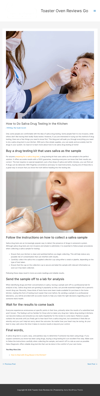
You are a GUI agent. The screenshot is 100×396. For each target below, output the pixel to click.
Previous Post (9, 364)
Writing (10, 128)
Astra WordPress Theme (73, 390)
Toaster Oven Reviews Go (64, 10)
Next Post (92, 364)
